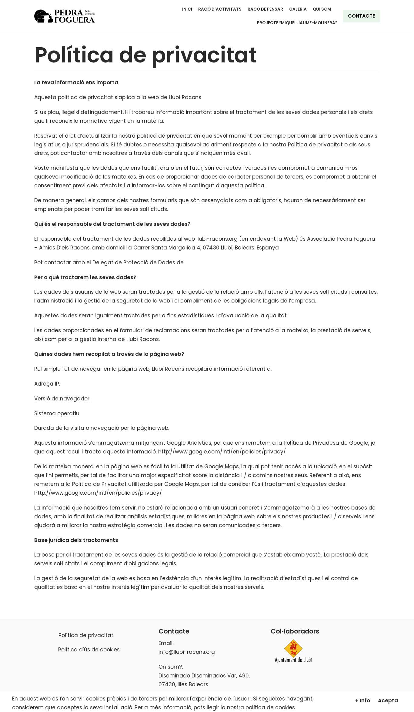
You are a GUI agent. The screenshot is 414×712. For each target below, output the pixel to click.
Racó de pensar (265, 9)
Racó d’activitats (220, 9)
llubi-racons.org (217, 238)
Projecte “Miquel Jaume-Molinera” (297, 23)
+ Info (362, 700)
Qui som (322, 9)
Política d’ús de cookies (89, 649)
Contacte (361, 15)
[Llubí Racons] (64, 16)
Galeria (298, 9)
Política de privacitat (85, 635)
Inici (187, 9)
